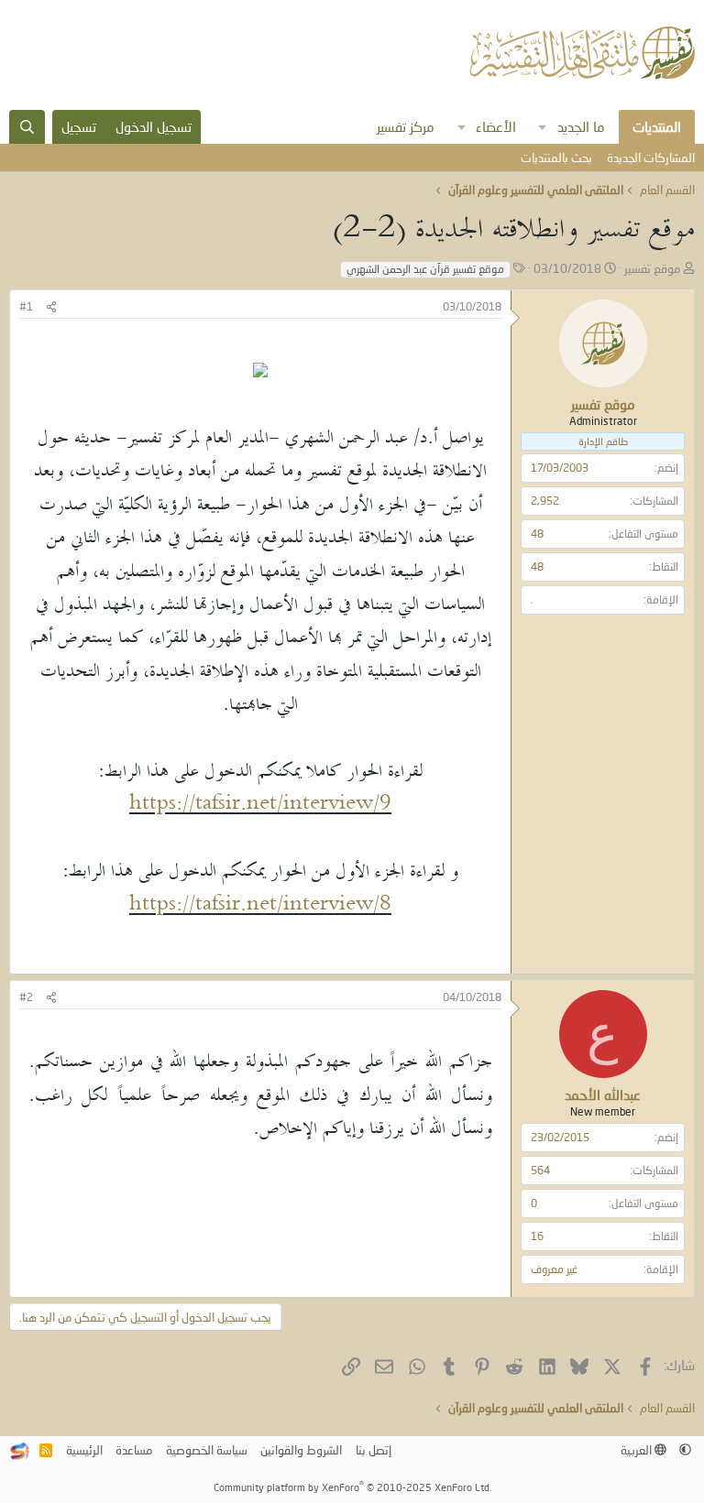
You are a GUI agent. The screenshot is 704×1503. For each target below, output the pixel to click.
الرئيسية (84, 1450)
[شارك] (51, 307)
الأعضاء (496, 126)
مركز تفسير (405, 126)
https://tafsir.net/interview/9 (260, 804)
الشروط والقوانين (301, 1450)
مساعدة (134, 1450)
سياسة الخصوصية (207, 1450)
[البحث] (27, 127)
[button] (543, 127)
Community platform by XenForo (352, 1487)
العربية (637, 1450)
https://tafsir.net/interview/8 (260, 905)
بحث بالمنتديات (556, 157)
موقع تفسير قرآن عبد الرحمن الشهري (425, 269)
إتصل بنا (373, 1450)
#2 (26, 997)
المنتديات (656, 126)
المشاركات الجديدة (651, 157)
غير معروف (554, 1269)
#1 (26, 306)
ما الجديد (581, 126)
